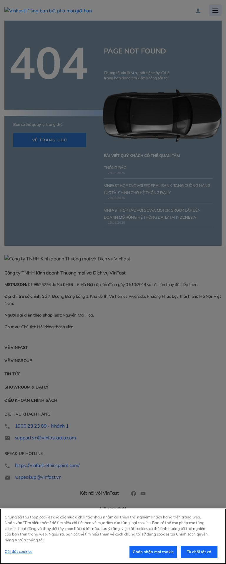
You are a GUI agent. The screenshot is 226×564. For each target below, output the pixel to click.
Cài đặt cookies (18, 551)
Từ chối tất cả (199, 551)
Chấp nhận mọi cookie (153, 551)
